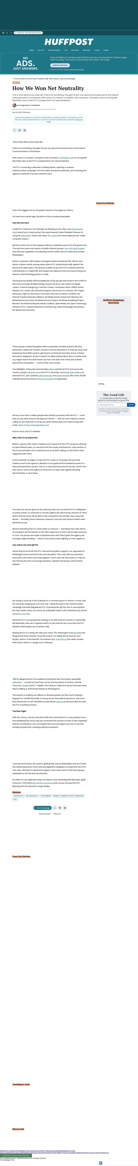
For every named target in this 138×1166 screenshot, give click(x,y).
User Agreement (39, 1153)
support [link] (59, 701)
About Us (3, 1153)
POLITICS (41, 50)
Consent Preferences (101, 1153)
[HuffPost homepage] (26, 1149)
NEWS (31, 50)
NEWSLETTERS (69, 1151)
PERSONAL (86, 50)
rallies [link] (51, 369)
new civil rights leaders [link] (74, 248)
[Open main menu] (3, 33)
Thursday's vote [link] (66, 157)
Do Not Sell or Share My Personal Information (16, 1155)
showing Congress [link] (44, 783)
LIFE (65, 50)
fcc (15, 799)
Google (25, 685)
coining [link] (54, 235)
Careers (31, 1153)
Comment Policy (51, 1153)
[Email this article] (25, 130)
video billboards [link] (77, 372)
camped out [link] (32, 372)
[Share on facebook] (19, 130)
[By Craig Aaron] (14, 105)
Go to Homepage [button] (43, 808)
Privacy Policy (116, 412)
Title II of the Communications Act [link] (33, 425)
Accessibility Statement (75, 1153)
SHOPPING (75, 50)
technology (18, 796)
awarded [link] (77, 632)
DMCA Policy (62, 1153)
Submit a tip (57, 813)
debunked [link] (16, 682)
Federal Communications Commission (68, 796)
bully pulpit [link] (26, 235)
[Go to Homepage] (100, 1163)
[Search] (11, 32)
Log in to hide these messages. (74, 70)
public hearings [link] (45, 375)
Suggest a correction (45, 813)
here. (73, 78)
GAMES (106, 50)
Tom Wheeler (45, 796)
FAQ (26, 1153)
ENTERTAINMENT (54, 50)
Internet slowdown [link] (46, 379)
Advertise (10, 1153)
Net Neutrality (32, 796)
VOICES (97, 50)
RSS (23, 1153)
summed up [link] (61, 639)
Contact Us (17, 1153)
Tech (16, 83)
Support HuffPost (60, 65)
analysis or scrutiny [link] (21, 613)
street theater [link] (63, 375)
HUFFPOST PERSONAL (45, 1151)
